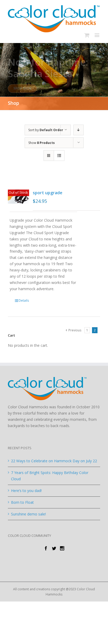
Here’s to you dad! (26, 490)
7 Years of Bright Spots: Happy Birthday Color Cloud (49, 475)
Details (24, 300)
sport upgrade (47, 193)
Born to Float (22, 502)
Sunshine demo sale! (28, 514)
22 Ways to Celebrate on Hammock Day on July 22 (54, 460)
